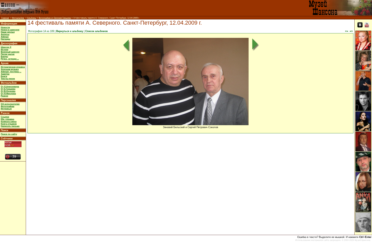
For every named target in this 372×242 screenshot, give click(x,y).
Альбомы (31, 18)
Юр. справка (7, 119)
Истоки (4, 49)
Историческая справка (13, 67)
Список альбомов (96, 31)
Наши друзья (8, 32)
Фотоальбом (18, 18)
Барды (4, 56)
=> (351, 31)
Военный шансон (10, 52)
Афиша (5, 37)
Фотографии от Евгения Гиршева (55, 18)
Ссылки (5, 117)
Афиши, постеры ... (11, 71)
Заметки (5, 74)
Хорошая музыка (10, 69)
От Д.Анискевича (10, 86)
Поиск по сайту (9, 134)
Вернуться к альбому (69, 31)
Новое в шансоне (10, 30)
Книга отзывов (9, 124)
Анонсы (5, 34)
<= (346, 31)
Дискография (9, 43)
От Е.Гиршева (8, 89)
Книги (4, 76)
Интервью (6, 109)
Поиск (4, 130)
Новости (5, 27)
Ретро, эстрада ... (10, 59)
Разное (4, 96)
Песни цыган (8, 54)
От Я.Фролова (8, 93)
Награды (5, 39)
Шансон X (6, 47)
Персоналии (8, 100)
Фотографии (7, 106)
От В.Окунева (8, 91)
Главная (5, 18)
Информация (9, 23)
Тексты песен (8, 78)
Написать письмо (10, 126)
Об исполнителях (10, 104)
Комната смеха (8, 121)
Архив (4, 63)
